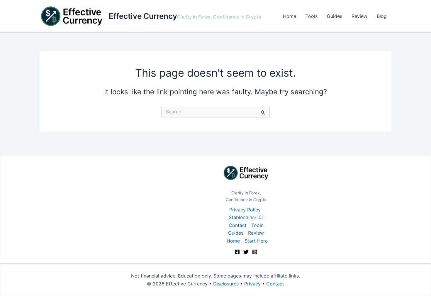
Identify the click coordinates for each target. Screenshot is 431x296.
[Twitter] (246, 252)
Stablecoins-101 (246, 217)
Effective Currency (143, 16)
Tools (312, 16)
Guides (334, 16)
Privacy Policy (245, 210)
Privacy (252, 284)
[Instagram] (254, 252)
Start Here (256, 241)
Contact (238, 225)
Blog (382, 16)
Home (289, 16)
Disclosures (226, 284)
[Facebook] (237, 252)
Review (359, 16)
